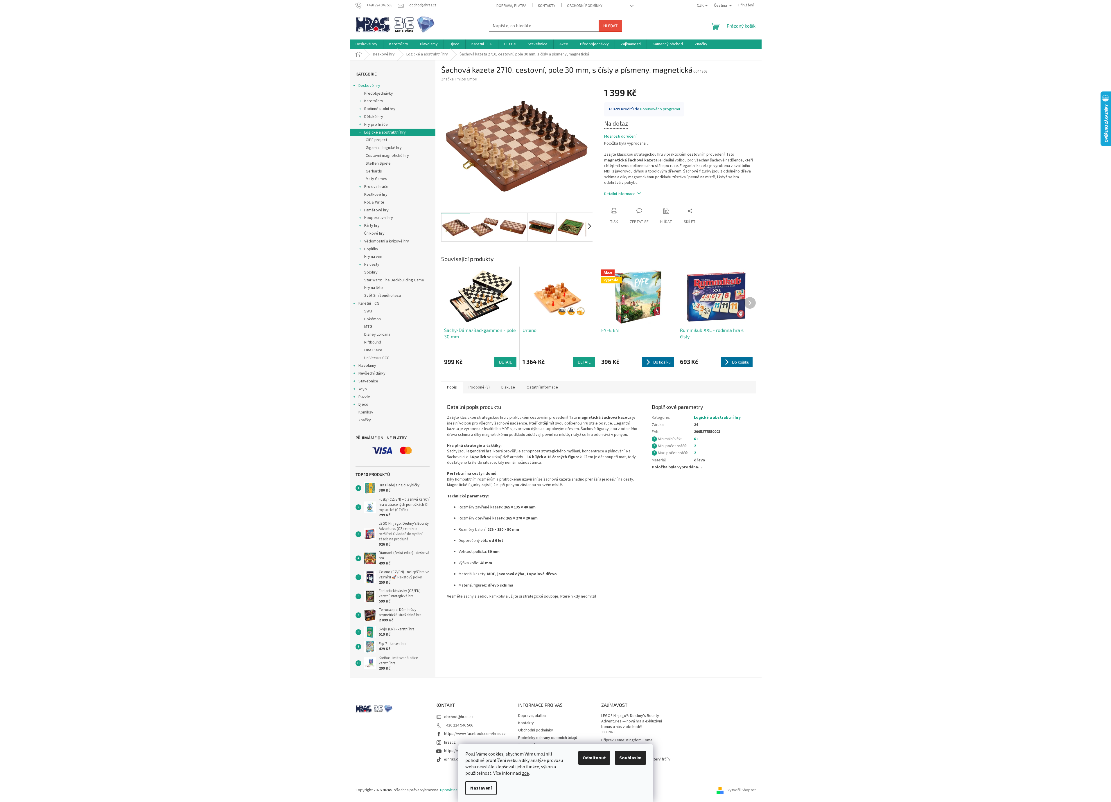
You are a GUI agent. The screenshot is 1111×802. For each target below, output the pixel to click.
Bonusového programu (660, 109)
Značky (364, 420)
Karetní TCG (368, 303)
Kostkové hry (375, 194)
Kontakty (546, 5)
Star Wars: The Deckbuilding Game (394, 280)
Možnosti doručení (620, 136)
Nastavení (481, 788)
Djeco (363, 404)
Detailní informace (620, 194)
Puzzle (364, 397)
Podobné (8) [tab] (479, 387)
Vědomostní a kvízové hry (386, 241)
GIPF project (376, 140)
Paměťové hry (376, 210)
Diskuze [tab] (508, 387)
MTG (368, 327)
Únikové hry (374, 233)
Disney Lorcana (377, 334)
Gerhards (374, 171)
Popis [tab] (452, 387)
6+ (696, 439)
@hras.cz (452, 759)
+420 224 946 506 (458, 725)
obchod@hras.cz (458, 717)
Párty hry (372, 226)
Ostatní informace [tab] (542, 387)
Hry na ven (373, 257)
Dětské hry (373, 117)
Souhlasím (630, 758)
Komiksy (365, 412)
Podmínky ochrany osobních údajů (547, 738)
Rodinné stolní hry (379, 109)
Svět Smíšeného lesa (382, 295)
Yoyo (362, 389)
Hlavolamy (367, 365)
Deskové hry (369, 86)
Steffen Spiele (378, 163)
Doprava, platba (511, 5)
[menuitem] (366, 44)
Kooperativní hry (378, 218)
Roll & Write (374, 202)
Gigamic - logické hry (384, 148)
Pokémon (372, 319)
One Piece (373, 350)
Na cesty (371, 264)
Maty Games (376, 179)
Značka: (459, 79)
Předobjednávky (378, 93)
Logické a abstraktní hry (385, 132)
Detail (505, 361)
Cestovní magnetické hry (387, 156)
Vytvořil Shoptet (742, 790)
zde (525, 773)
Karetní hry (373, 101)
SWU (368, 311)
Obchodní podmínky (584, 5)
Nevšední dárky (371, 373)
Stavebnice (368, 381)
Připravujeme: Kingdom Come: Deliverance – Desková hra (627, 743)
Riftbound (372, 342)
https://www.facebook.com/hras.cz (475, 734)
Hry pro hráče (376, 124)
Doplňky (371, 249)
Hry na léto (373, 288)
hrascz (450, 742)
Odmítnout (594, 758)
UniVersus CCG (377, 358)
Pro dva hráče (376, 187)
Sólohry (371, 272)
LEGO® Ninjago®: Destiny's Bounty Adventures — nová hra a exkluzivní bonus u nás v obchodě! (631, 721)
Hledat (610, 25)
